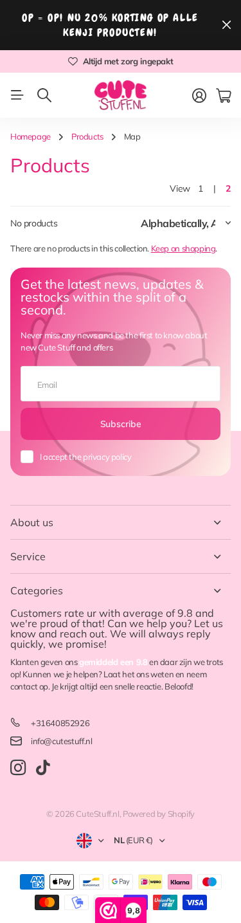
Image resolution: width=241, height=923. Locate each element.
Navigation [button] (17, 95)
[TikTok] (42, 768)
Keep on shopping (183, 248)
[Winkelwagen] (223, 95)
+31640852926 (60, 723)
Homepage (30, 136)
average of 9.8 (158, 613)
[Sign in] (199, 95)
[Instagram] (18, 768)
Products (87, 136)
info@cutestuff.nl (61, 741)
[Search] (44, 95)
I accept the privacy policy (85, 457)
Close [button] (226, 25)
